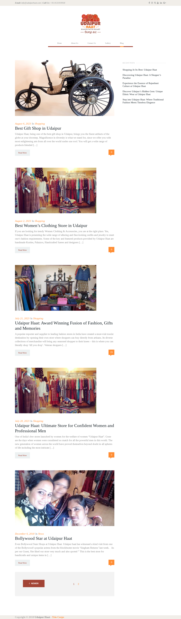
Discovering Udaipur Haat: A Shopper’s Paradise (142, 76)
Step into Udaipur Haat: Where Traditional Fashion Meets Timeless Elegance (143, 101)
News (41, 533)
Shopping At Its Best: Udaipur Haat (140, 69)
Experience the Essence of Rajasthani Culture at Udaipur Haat (141, 84)
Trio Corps (58, 617)
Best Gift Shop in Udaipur (38, 128)
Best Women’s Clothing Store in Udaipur (51, 225)
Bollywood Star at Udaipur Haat (43, 538)
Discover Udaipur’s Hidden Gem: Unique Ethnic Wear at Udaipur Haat (143, 93)
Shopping (40, 123)
